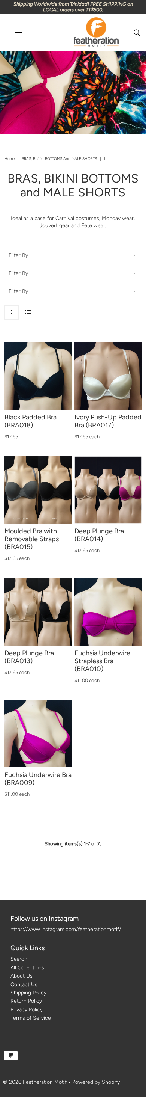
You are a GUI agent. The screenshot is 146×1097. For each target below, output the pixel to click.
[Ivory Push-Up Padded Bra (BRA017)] (108, 375)
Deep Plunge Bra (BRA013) (29, 657)
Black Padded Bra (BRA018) (30, 421)
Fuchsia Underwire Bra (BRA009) (38, 779)
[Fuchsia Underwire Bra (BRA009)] (38, 733)
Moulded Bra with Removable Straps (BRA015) (31, 539)
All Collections (27, 967)
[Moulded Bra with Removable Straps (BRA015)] (38, 490)
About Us (21, 976)
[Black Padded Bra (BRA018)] (38, 375)
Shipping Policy (28, 993)
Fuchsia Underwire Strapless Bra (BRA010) (102, 661)
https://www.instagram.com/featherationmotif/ (65, 929)
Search (18, 959)
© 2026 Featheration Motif (35, 1082)
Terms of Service (30, 1018)
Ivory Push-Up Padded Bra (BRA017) (108, 421)
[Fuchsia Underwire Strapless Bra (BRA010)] (108, 611)
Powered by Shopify (96, 1082)
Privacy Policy (26, 1009)
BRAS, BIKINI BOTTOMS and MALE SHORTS (59, 158)
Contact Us (23, 984)
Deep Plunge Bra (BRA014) (99, 535)
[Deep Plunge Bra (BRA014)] (108, 490)
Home (9, 158)
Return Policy (26, 1001)
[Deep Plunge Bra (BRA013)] (38, 611)
